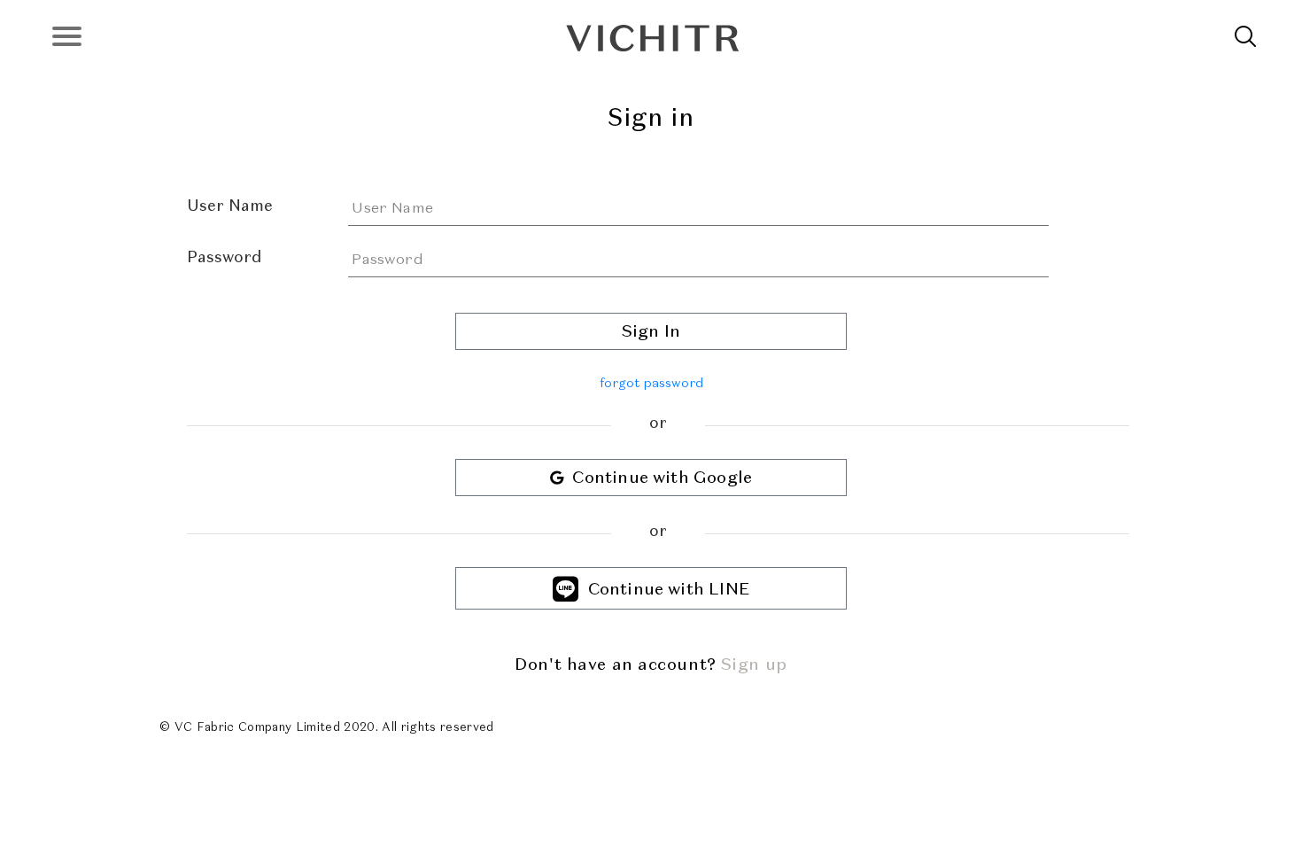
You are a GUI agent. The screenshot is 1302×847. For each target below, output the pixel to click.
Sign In (651, 331)
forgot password (651, 383)
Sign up (754, 664)
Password (224, 257)
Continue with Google (657, 477)
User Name (230, 205)
